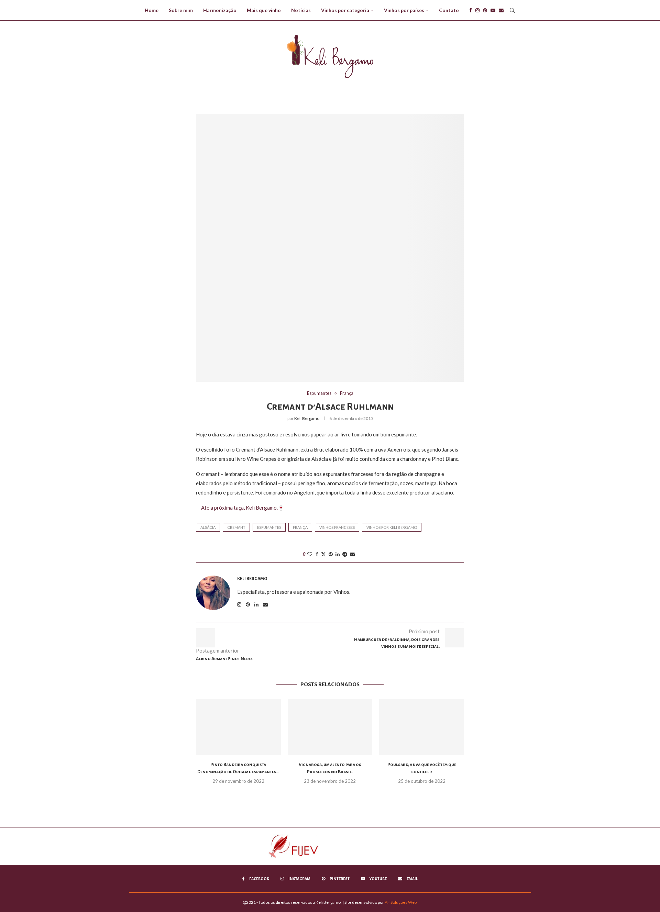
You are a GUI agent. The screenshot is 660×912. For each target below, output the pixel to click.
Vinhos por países (404, 10)
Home (151, 10)
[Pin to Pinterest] (331, 554)
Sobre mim (181, 10)
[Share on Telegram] (344, 554)
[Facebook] (470, 10)
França (300, 527)
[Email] (501, 10)
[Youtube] (493, 10)
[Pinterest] (485, 10)
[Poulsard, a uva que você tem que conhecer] (421, 727)
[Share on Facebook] (317, 554)
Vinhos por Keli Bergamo (391, 527)
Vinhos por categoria (345, 10)
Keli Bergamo (306, 418)
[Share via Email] (352, 554)
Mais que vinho (264, 10)
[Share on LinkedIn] (338, 554)
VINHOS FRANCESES (337, 527)
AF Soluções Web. (401, 902)
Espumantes (269, 527)
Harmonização (219, 10)
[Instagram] (477, 10)
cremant (236, 527)
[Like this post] (309, 554)
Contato (449, 10)
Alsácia (208, 527)
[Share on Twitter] (323, 554)
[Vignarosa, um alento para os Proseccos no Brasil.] (330, 727)
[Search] (512, 10)
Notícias (301, 10)
